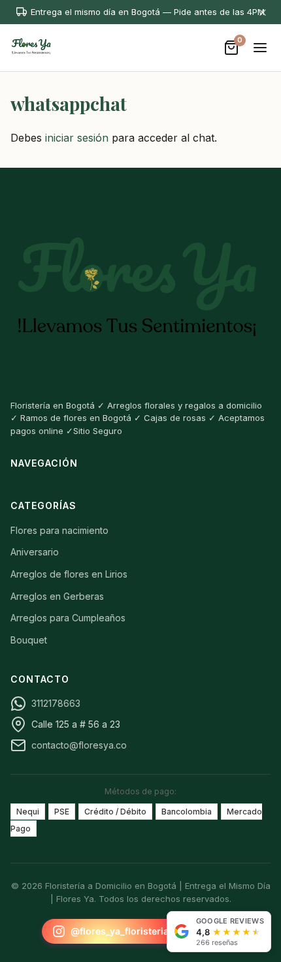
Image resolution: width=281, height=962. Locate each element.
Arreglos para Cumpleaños (67, 617)
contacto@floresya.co (79, 745)
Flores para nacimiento (59, 530)
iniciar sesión (76, 137)
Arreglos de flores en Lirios (68, 574)
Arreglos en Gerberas (57, 596)
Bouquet (28, 639)
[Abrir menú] (260, 47)
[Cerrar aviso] (263, 12)
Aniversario (34, 551)
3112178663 (55, 703)
